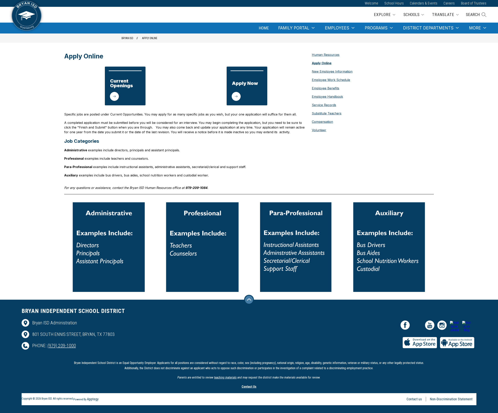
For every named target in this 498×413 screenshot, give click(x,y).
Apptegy (93, 399)
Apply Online (149, 38)
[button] (476, 14)
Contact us (414, 399)
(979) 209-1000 (61, 345)
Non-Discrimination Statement (451, 399)
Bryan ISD (127, 38)
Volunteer (319, 130)
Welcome (371, 3)
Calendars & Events (423, 3)
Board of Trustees (474, 3)
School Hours (394, 3)
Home (264, 28)
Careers (449, 3)
